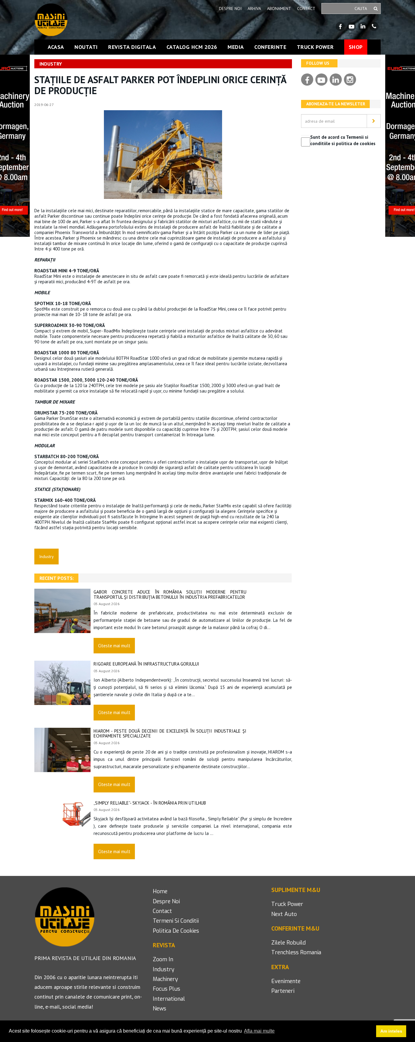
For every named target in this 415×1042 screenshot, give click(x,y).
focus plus (166, 989)
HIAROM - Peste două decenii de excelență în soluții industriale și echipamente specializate (170, 733)
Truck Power (315, 47)
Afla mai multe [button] (259, 1030)
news (159, 1008)
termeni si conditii (176, 921)
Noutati (86, 47)
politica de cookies (176, 931)
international (169, 999)
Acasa (56, 47)
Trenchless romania (296, 952)
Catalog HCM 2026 (191, 47)
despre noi (166, 901)
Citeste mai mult (114, 646)
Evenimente (285, 981)
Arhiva (254, 8)
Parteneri (282, 991)
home (160, 891)
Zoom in (163, 959)
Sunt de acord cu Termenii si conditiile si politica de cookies (343, 140)
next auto (284, 914)
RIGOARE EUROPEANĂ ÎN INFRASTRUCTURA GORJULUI (146, 664)
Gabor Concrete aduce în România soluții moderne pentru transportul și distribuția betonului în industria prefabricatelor (170, 594)
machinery (165, 979)
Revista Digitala (132, 47)
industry (163, 969)
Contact (306, 8)
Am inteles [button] (391, 1031)
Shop (356, 46)
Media (236, 47)
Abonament (279, 8)
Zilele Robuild (288, 942)
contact (162, 911)
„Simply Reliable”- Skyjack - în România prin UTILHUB (150, 803)
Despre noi (230, 8)
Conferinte (270, 47)
